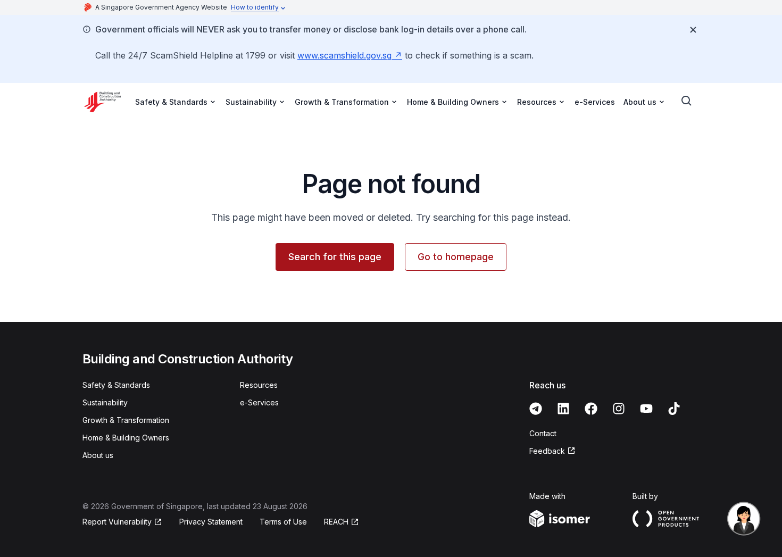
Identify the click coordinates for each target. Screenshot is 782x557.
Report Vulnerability (117, 521)
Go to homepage (456, 256)
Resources (259, 384)
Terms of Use (283, 521)
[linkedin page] (563, 408)
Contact (542, 433)
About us (97, 455)
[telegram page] (535, 408)
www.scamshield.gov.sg (344, 55)
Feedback (547, 450)
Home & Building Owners (125, 437)
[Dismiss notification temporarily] (693, 30)
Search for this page (334, 256)
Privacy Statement (211, 521)
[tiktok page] (674, 408)
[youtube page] (646, 408)
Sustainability (105, 402)
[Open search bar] (687, 101)
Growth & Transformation (125, 420)
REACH (336, 521)
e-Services (595, 101)
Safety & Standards (116, 384)
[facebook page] (591, 408)
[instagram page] (618, 408)
